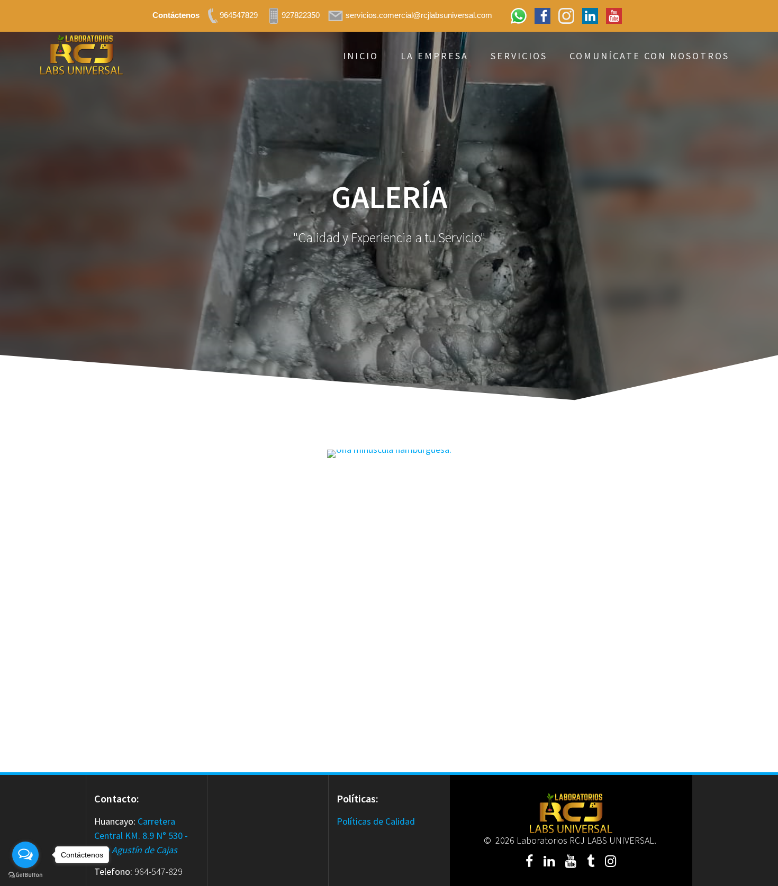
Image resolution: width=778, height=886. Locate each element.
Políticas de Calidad (376, 821)
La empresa (434, 56)
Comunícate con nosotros (649, 56)
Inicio (360, 56)
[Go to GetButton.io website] (25, 875)
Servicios (519, 56)
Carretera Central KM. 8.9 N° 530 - (141, 835)
